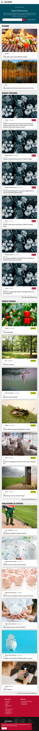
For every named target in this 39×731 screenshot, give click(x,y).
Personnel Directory (9, 709)
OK (4, 728)
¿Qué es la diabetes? (7, 689)
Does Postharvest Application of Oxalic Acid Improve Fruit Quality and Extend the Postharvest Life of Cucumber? (18, 259)
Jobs (6, 707)
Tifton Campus (24, 702)
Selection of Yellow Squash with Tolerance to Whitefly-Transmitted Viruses (18, 225)
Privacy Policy (8, 710)
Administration (8, 705)
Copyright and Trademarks (23, 722)
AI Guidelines (8, 713)
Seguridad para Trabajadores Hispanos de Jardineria (14, 533)
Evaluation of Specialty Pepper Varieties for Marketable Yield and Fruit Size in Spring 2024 (18, 292)
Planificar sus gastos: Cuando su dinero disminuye (14, 564)
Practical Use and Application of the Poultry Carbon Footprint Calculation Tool (19, 462)
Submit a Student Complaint (30, 723)
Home (16, 7)
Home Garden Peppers (8, 332)
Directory (16, 721)
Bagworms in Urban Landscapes (10, 397)
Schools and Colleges (16, 720)
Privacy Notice (23, 724)
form (16, 725)
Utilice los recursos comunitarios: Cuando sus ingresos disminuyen (18, 596)
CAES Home (7, 701)
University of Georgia (8, 722)
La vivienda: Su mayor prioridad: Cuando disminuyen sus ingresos (17, 658)
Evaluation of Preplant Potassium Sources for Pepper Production (17, 159)
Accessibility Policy (9, 712)
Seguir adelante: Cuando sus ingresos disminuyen (14, 627)
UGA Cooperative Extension (26, 701)
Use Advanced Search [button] (31, 19)
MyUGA (16, 722)
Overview (7, 702)
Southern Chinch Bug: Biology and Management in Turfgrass (16, 429)
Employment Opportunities (23, 720)
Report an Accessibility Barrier (30, 720)
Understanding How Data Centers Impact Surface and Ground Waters (18, 88)
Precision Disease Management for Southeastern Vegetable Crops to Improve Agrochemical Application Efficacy (18, 191)
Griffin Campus (24, 704)
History (6, 704)
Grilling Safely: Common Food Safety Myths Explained (15, 57)
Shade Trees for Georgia (8, 364)
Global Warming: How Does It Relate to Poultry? (14, 496)
